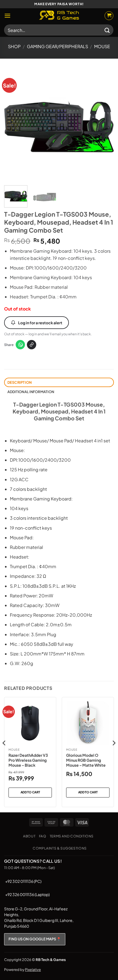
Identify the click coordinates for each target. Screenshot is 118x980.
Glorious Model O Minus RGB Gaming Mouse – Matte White (86, 760)
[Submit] (107, 29)
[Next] (105, 125)
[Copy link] (31, 344)
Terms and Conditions (72, 836)
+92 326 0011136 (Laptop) (27, 894)
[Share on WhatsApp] (20, 344)
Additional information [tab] (30, 392)
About (29, 836)
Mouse (102, 46)
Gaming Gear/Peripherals (57, 46)
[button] (7, 15)
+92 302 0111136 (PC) (23, 881)
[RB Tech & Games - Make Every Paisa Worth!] (59, 15)
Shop (14, 46)
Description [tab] (19, 382)
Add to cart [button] (30, 792)
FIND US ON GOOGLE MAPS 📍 (35, 939)
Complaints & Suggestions (60, 848)
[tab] (59, 273)
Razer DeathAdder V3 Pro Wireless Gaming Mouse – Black (28, 760)
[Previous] (13, 125)
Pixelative (33, 969)
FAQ (42, 836)
